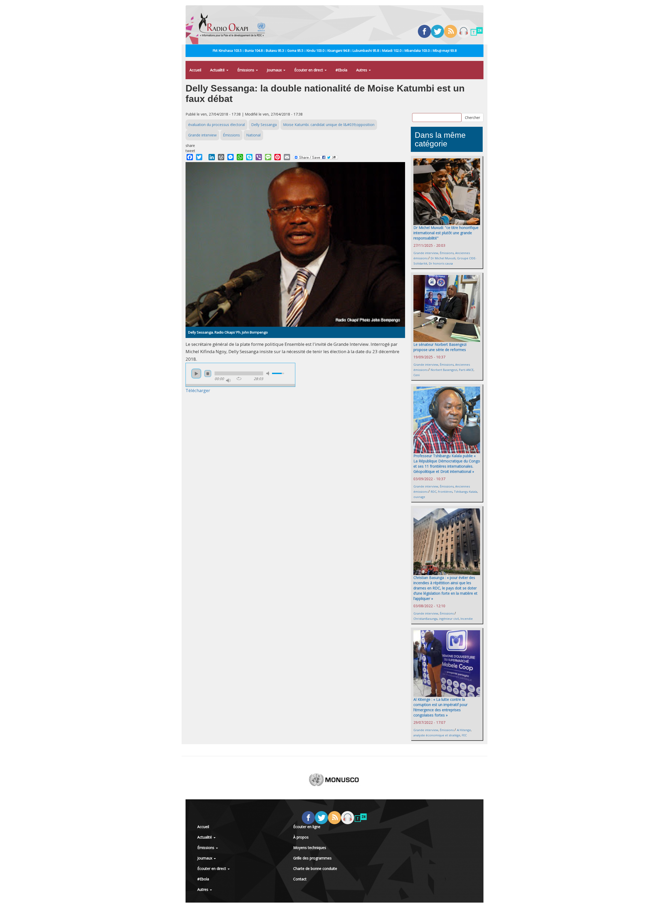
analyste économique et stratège (436, 735)
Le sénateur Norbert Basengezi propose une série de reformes (439, 347)
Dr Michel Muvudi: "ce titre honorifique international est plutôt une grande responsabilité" (445, 232)
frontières (445, 492)
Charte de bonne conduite (315, 868)
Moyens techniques (309, 847)
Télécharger (198, 390)
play (196, 373)
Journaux (275, 69)
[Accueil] (234, 25)
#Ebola (341, 69)
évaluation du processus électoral (216, 124)
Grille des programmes (312, 858)
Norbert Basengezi (444, 370)
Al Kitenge (464, 730)
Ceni (416, 375)
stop (207, 373)
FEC (464, 735)
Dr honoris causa (441, 263)
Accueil (195, 69)
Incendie (466, 619)
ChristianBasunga (425, 619)
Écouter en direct (309, 69)
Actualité (218, 69)
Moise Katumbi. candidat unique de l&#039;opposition (328, 124)
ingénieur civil (449, 619)
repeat (239, 378)
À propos (301, 837)
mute (268, 373)
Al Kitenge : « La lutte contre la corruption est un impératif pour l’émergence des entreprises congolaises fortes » (440, 707)
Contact (300, 878)
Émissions (246, 69)
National (253, 135)
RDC (433, 492)
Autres (362, 69)
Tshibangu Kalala (465, 492)
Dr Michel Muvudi (443, 258)
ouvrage (419, 497)
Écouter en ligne (306, 826)
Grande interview (202, 135)
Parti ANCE (466, 370)
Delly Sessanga (264, 124)
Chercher (472, 117)
